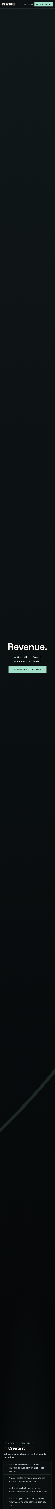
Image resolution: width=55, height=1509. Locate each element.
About (30, 4)
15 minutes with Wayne (27, 669)
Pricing (23, 4)
